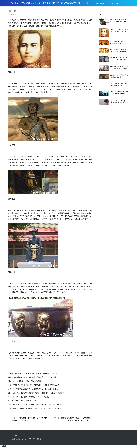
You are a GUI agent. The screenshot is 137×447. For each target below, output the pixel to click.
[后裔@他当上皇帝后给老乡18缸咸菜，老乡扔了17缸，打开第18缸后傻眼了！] (104, 32)
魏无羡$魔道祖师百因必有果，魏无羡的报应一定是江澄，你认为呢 (118, 43)
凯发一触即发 (100, 3)
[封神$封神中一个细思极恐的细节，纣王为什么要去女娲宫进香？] (104, 59)
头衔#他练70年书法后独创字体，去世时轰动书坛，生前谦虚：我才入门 (33, 389)
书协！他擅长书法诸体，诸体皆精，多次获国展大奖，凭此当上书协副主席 (34, 408)
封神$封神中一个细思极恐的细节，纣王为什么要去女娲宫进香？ (119, 59)
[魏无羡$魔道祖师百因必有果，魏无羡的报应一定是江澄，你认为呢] (104, 42)
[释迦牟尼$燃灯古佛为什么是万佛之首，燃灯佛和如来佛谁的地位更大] (104, 50)
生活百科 (110, 3)
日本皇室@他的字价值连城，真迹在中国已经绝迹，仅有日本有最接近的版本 (35, 404)
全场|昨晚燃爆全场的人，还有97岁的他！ (23, 401)
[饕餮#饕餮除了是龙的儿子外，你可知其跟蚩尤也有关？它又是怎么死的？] (104, 21)
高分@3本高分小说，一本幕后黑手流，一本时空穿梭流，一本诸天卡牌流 (119, 93)
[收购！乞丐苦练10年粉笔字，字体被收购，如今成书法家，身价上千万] (104, 102)
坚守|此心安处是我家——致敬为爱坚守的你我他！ (26, 381)
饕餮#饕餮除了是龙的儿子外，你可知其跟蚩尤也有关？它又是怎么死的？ (119, 21)
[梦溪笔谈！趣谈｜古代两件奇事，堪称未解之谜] (104, 76)
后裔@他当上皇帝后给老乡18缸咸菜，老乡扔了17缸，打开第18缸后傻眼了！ (119, 31)
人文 (116, 3)
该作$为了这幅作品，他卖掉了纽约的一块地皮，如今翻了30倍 (30, 397)
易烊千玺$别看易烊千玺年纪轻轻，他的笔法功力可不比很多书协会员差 (33, 385)
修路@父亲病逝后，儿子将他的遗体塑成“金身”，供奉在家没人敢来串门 (33, 373)
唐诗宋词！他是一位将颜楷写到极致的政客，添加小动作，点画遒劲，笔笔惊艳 (36, 393)
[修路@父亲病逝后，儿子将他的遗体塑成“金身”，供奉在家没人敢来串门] (104, 68)
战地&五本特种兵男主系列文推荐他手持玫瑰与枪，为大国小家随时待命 (33, 377)
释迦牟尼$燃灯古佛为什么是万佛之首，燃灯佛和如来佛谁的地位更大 (119, 51)
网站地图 (3, 446)
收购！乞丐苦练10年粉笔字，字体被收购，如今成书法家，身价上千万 (119, 102)
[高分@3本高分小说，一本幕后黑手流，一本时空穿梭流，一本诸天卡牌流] (104, 93)
